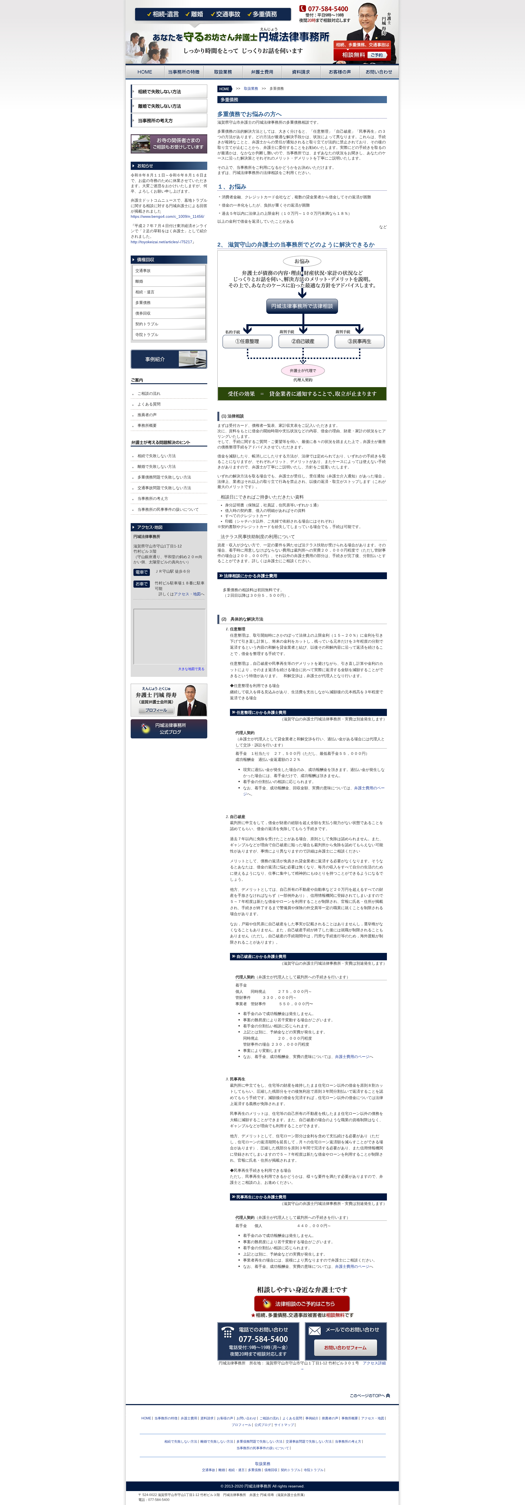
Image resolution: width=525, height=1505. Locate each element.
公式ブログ (263, 1425)
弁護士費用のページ (352, 1056)
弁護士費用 (189, 1418)
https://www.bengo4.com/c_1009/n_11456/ (167, 216)
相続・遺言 (144, 292)
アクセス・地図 (187, 594)
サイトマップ (284, 1425)
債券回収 (143, 313)
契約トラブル (146, 324)
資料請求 (207, 1418)
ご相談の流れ (149, 393)
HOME (146, 1418)
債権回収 (271, 1470)
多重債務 (143, 302)
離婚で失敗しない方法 (157, 466)
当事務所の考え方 (153, 498)
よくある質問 (149, 404)
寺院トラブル (146, 334)
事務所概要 (147, 425)
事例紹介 (312, 1418)
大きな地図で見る (191, 669)
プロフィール (241, 1425)
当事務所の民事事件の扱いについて (168, 509)
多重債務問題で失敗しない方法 (164, 477)
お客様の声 (225, 1418)
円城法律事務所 (258, 1486)
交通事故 (143, 270)
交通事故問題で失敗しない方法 (164, 488)
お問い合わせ (246, 1418)
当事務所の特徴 (165, 1418)
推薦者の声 (147, 415)
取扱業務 (251, 89)
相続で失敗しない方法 (157, 456)
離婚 (139, 281)
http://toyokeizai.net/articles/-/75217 (161, 242)
